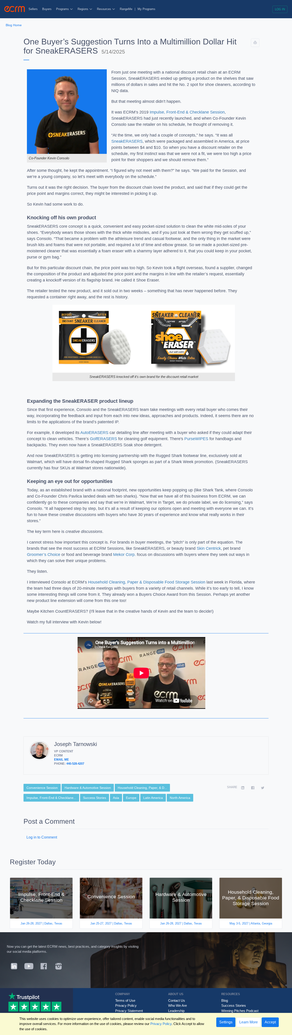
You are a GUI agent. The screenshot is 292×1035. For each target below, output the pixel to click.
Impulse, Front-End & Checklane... (51, 798)
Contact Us (176, 1000)
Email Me (61, 759)
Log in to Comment (41, 837)
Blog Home (14, 25)
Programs (63, 9)
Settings (225, 1022)
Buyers (47, 9)
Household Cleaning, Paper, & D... (142, 788)
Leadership (176, 1011)
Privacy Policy (126, 1005)
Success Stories (94, 798)
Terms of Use (125, 1000)
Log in (280, 9)
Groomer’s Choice (43, 554)
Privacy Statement (129, 1011)
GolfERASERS (103, 438)
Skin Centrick (209, 548)
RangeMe (126, 9)
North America (180, 798)
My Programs (146, 9)
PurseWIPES (196, 438)
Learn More (248, 1022)
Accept (270, 1022)
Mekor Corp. (124, 554)
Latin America (153, 798)
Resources (104, 9)
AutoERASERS (94, 432)
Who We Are (177, 1005)
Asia (116, 798)
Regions (83, 9)
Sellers (33, 9)
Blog (224, 1000)
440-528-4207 (75, 763)
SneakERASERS (127, 141)
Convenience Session (42, 788)
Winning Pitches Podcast (239, 1011)
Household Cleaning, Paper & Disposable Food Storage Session (146, 582)
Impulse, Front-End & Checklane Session (187, 112)
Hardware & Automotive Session (88, 788)
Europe (131, 798)
